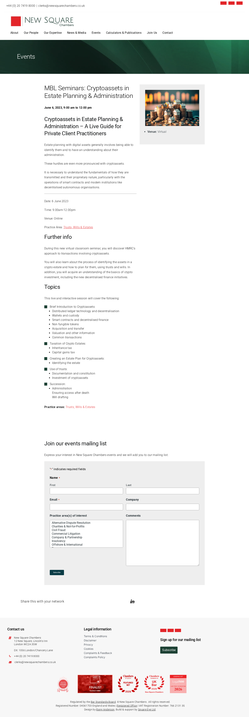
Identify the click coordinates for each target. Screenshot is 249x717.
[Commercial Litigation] (86, 534)
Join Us (152, 32)
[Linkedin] (231, 3)
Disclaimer (90, 640)
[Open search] (178, 32)
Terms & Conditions (95, 636)
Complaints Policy (94, 657)
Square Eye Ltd (146, 709)
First (53, 485)
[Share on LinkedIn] (132, 601)
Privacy (88, 644)
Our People (31, 32)
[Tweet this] (127, 601)
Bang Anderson (105, 709)
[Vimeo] (239, 3)
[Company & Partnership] (86, 537)
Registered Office (127, 705)
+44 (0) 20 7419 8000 (20, 5)
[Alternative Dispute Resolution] (86, 523)
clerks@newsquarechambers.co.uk (61, 5)
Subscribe (57, 572)
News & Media (76, 32)
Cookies (88, 648)
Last (128, 485)
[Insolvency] (86, 541)
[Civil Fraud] (86, 530)
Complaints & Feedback (98, 652)
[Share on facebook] (138, 601)
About (14, 32)
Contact (167, 32)
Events (96, 32)
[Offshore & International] (86, 545)
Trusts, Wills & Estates (78, 227)
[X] (223, 3)
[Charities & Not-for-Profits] (86, 526)
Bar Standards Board (103, 701)
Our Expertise (53, 32)
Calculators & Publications (123, 32)
